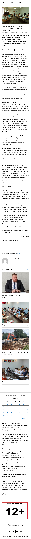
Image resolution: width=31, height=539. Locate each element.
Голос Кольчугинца (7, 536)
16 (8, 410)
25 (15, 413)
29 (4, 415)
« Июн (7, 418)
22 (4, 413)
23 (8, 413)
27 (23, 413)
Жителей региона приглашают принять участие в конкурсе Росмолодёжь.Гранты (13, 451)
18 (15, 410)
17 (11, 410)
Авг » (23, 418)
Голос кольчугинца (15, 2)
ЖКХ (18, 253)
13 (23, 407)
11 (15, 407)
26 (19, 413)
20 (23, 410)
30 (8, 415)
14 (27, 407)
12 (19, 407)
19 (19, 410)
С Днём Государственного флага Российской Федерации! (14, 475)
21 (27, 410)
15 (4, 410)
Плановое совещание (9, 382)
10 (11, 407)
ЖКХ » (28, 269)
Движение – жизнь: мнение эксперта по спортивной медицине (15, 424)
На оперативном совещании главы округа (14, 296)
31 (11, 415)
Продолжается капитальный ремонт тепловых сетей (15, 353)
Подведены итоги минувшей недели (15, 325)
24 (11, 413)
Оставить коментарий (8, 444)
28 (27, 413)
